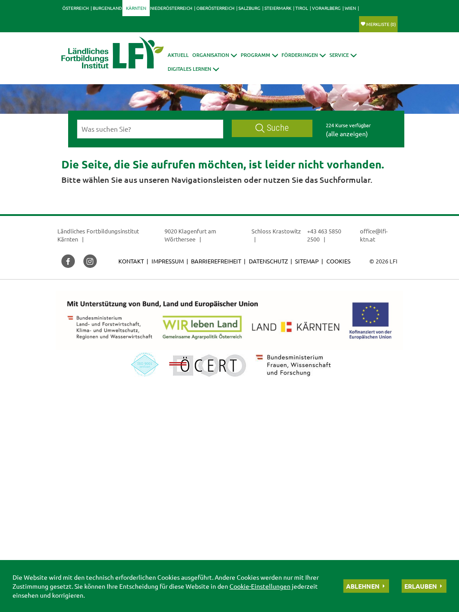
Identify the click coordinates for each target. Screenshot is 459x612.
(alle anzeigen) (347, 133)
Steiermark (277, 7)
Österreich (75, 7)
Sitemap (307, 261)
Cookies (338, 261)
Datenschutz (268, 261)
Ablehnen (363, 586)
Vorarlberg (326, 7)
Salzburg (249, 7)
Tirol (301, 7)
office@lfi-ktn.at (374, 235)
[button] (215, 55)
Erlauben (420, 586)
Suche (278, 128)
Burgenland (107, 7)
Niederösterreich (171, 7)
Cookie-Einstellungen (260, 586)
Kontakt (131, 261)
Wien (350, 7)
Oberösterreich (215, 7)
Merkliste (381, 24)
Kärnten (136, 7)
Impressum (168, 261)
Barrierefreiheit (216, 261)
